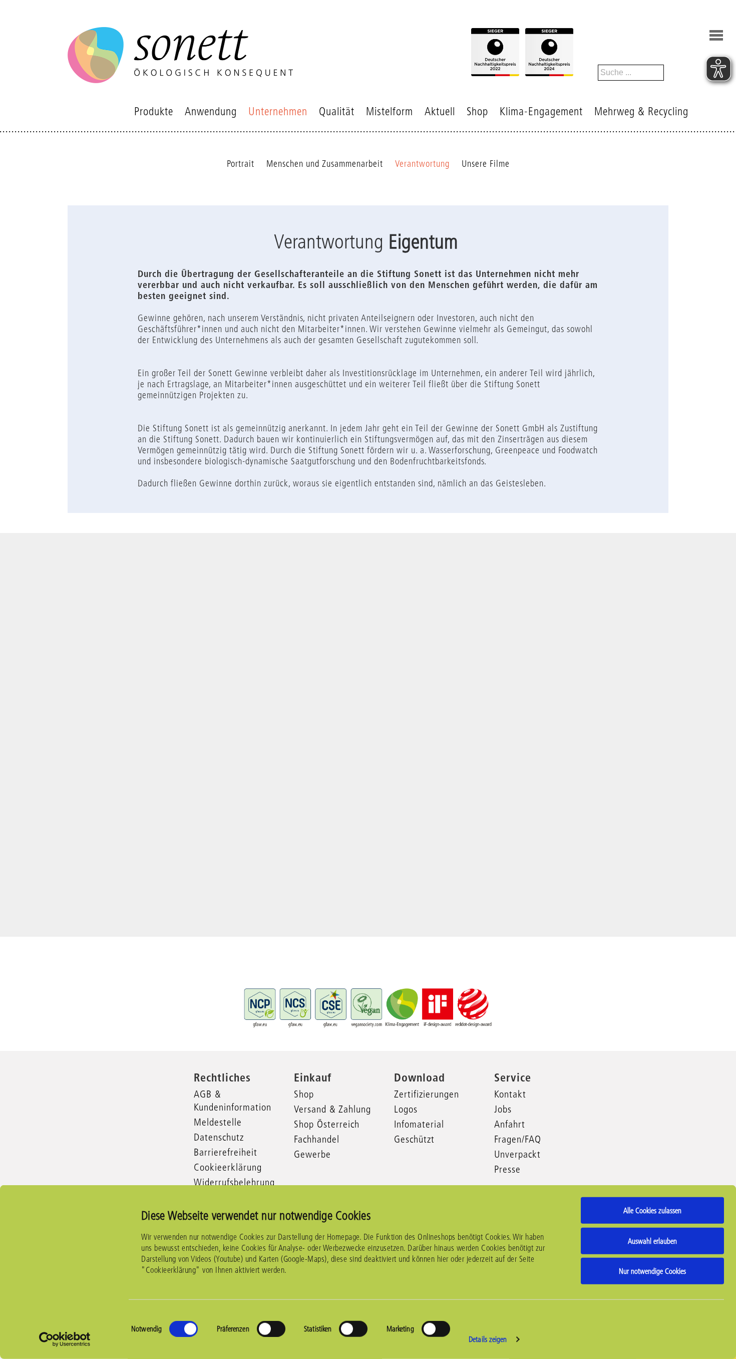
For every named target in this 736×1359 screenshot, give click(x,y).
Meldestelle (218, 1122)
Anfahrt (509, 1124)
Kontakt (510, 1094)
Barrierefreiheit (225, 1152)
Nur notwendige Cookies (652, 1271)
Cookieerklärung (228, 1167)
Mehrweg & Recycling (641, 111)
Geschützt (414, 1139)
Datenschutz (219, 1137)
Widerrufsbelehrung (234, 1182)
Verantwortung (422, 163)
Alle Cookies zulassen (652, 1210)
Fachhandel (316, 1139)
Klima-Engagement (541, 111)
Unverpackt (517, 1154)
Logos (406, 1109)
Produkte (153, 111)
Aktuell (440, 111)
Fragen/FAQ (517, 1139)
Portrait (240, 163)
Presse (507, 1169)
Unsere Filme (486, 163)
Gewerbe (312, 1154)
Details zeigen (488, 1339)
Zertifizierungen (426, 1094)
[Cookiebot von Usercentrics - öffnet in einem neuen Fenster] (65, 1339)
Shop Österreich (326, 1124)
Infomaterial (419, 1124)
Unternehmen (277, 111)
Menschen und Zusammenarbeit (324, 163)
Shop (477, 111)
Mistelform (389, 111)
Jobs (503, 1109)
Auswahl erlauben (652, 1240)
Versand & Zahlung (332, 1109)
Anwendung (211, 111)
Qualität (336, 111)
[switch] (271, 1329)
